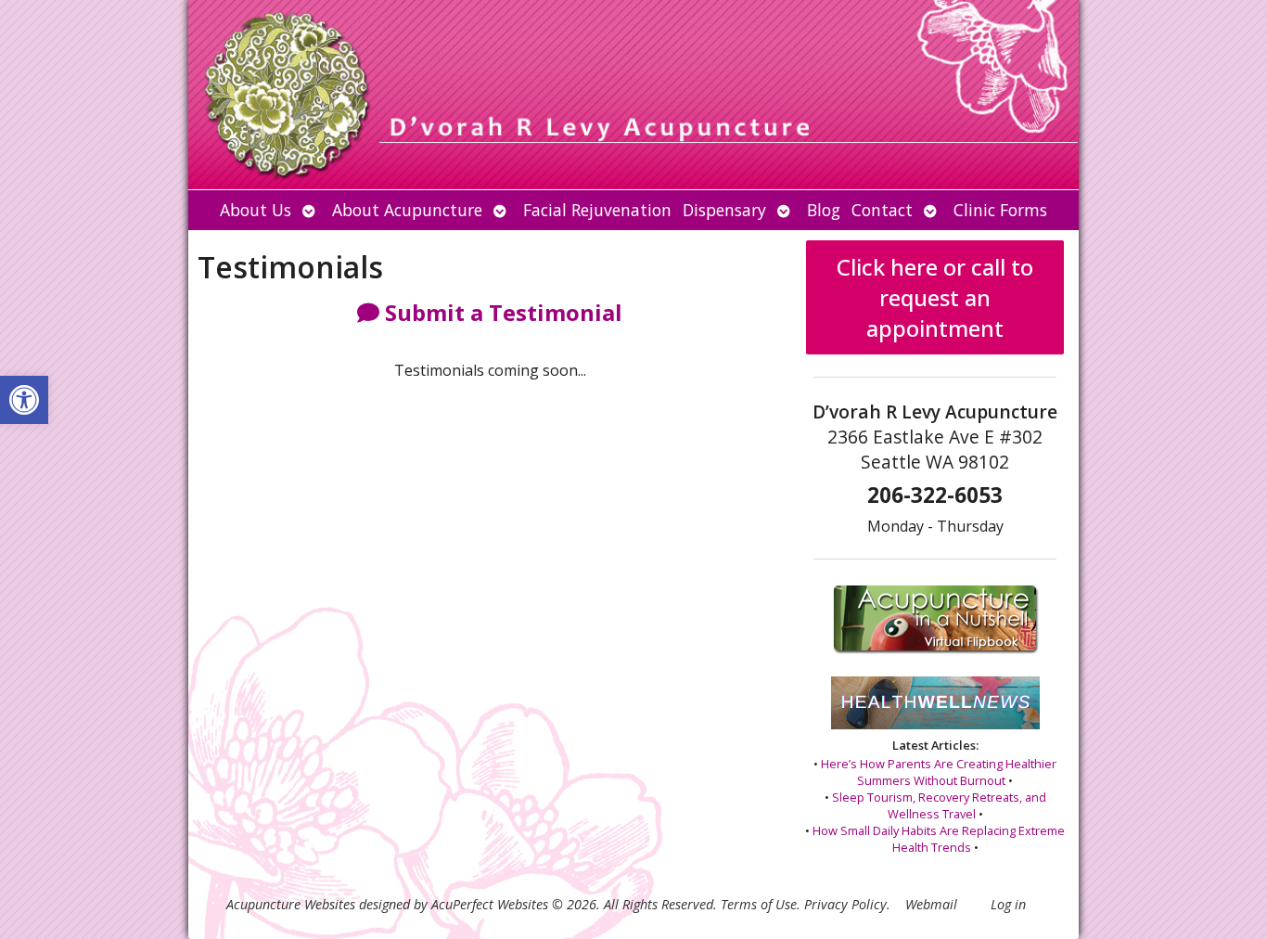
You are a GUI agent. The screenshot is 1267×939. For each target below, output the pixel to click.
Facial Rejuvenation (597, 210)
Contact (882, 210)
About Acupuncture (407, 210)
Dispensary (724, 210)
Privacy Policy (845, 904)
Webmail (931, 904)
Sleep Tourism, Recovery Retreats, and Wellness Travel (939, 805)
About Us (255, 210)
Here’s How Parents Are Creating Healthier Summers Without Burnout (938, 772)
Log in (1008, 904)
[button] (24, 400)
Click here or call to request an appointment (935, 297)
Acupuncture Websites (290, 904)
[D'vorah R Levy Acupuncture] (633, 94)
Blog (823, 210)
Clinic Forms (1000, 210)
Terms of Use (759, 904)
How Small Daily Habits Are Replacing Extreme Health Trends (939, 838)
